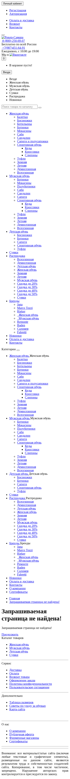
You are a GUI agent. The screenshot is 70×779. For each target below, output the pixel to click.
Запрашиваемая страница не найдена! (34, 601)
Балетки (22, 117)
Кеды (28, 148)
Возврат (14, 23)
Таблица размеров (21, 702)
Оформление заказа (22, 680)
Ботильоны (24, 124)
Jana (20, 304)
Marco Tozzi (25, 308)
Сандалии (23, 137)
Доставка (15, 670)
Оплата (14, 673)
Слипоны (31, 155)
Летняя (21, 165)
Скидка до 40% (27, 290)
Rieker (21, 311)
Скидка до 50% (27, 294)
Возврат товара (19, 677)
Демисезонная (26, 169)
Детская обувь (18, 231)
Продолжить (10, 634)
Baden (21, 325)
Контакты (15, 27)
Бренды (14, 301)
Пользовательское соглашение (29, 687)
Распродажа (17, 255)
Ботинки (23, 127)
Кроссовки (32, 151)
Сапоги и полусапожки (32, 141)
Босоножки (24, 120)
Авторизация (18, 13)
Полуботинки (26, 186)
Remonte (22, 321)
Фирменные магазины (24, 737)
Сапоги (22, 196)
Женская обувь (19, 113)
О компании (17, 588)
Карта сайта (17, 709)
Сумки (13, 252)
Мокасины (24, 131)
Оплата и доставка (21, 20)
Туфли (21, 158)
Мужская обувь (19, 176)
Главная (14, 598)
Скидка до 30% (27, 287)
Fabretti (21, 332)
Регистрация (17, 10)
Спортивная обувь (29, 144)
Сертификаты (18, 591)
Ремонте (22, 564)
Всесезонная (25, 172)
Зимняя (22, 162)
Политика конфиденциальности (30, 683)
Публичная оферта (21, 734)
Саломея (22, 328)
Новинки (15, 335)
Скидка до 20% (27, 283)
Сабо (20, 134)
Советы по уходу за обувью (27, 705)
